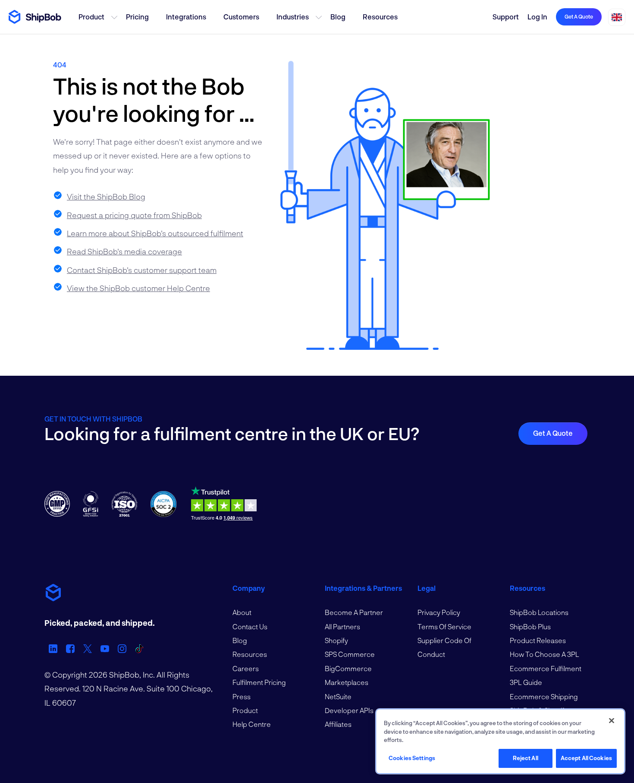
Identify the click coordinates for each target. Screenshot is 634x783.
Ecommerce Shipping (544, 696)
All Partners (342, 626)
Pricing (137, 17)
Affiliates (338, 724)
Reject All (525, 757)
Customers (241, 17)
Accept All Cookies (586, 757)
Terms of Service (444, 626)
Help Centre (251, 724)
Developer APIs (349, 710)
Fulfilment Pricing (259, 682)
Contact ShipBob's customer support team (142, 270)
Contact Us (249, 626)
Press (241, 696)
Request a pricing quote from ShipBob (134, 215)
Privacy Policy (438, 612)
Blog (337, 17)
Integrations (186, 17)
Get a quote (579, 16)
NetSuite (338, 696)
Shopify (336, 640)
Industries (292, 17)
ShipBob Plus (530, 626)
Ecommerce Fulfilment (545, 668)
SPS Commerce (350, 654)
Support (506, 17)
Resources (380, 17)
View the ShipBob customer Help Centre (138, 288)
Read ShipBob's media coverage (124, 251)
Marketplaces (346, 682)
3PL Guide (526, 682)
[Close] (611, 720)
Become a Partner (354, 612)
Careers (245, 668)
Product (91, 17)
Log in (537, 17)
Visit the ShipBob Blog (106, 196)
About (241, 612)
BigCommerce (348, 668)
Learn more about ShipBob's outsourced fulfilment (155, 233)
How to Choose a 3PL (544, 654)
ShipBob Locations (539, 612)
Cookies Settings (412, 757)
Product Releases (538, 640)
